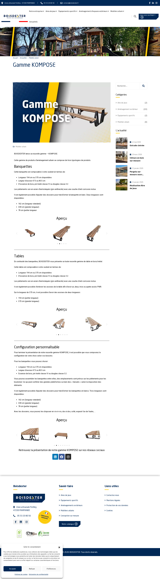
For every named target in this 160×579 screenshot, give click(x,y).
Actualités (33, 21)
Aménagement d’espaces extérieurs (93, 11)
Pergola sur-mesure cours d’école (136, 174)
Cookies (109, 510)
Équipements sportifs (67, 11)
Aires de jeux (50, 11)
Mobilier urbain (116, 11)
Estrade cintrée (137, 146)
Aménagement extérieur (127, 109)
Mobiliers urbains (67, 510)
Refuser (32, 569)
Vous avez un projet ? (148, 15)
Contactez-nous (112, 495)
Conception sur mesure (70, 515)
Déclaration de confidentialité (38, 574)
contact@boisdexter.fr (70, 3)
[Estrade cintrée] (121, 143)
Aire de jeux (122, 103)
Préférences (51, 569)
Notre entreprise (36, 11)
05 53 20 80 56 (49, 3)
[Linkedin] (55, 457)
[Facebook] (62, 457)
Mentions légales (113, 500)
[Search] (135, 16)
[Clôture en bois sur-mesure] (121, 157)
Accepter (12, 569)
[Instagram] (68, 457)
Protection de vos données (117, 505)
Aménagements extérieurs (71, 505)
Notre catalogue (68, 524)
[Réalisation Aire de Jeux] (121, 184)
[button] (59, 547)
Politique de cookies (21, 574)
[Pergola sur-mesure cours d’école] (121, 171)
